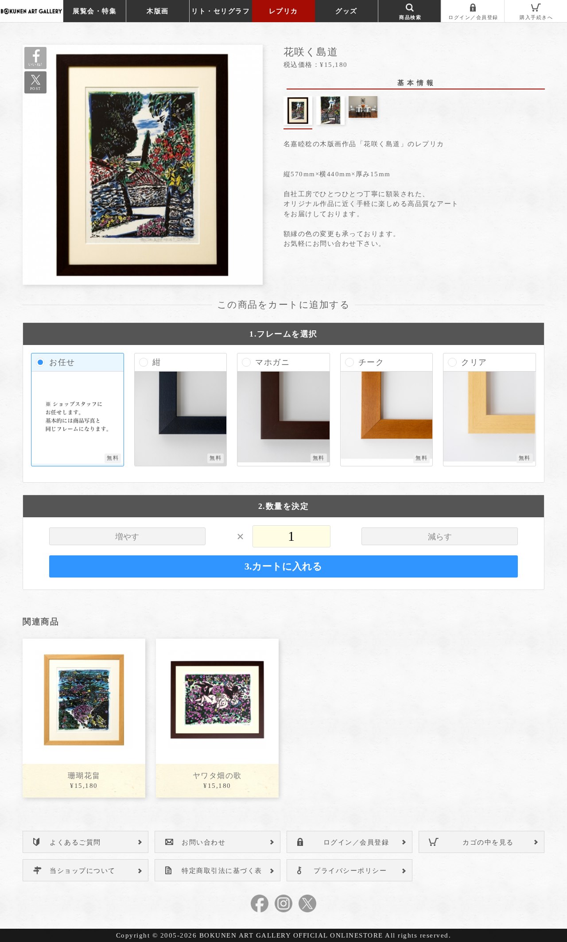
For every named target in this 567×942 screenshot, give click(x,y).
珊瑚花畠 (84, 775)
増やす (127, 536)
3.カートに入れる (283, 566)
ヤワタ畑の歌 (217, 775)
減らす (440, 536)
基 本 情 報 (415, 82)
